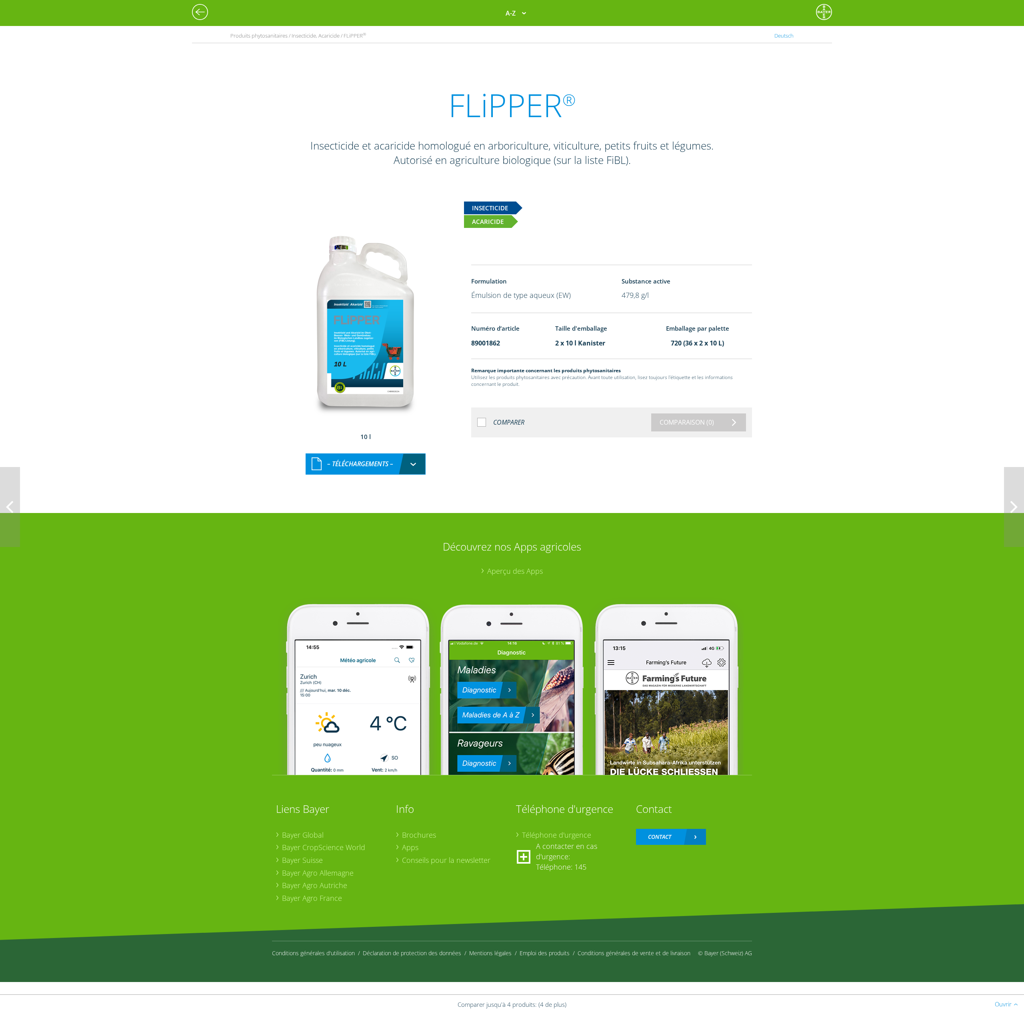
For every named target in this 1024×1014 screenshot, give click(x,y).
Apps (410, 847)
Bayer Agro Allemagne (318, 873)
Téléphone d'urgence (556, 835)
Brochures (419, 835)
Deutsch (784, 35)
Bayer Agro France (312, 898)
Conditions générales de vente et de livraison (634, 953)
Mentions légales (490, 953)
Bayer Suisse (302, 860)
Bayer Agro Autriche (314, 885)
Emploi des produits (545, 953)
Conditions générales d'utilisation (313, 953)
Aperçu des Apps (515, 571)
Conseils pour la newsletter (446, 860)
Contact (659, 836)
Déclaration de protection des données (412, 953)
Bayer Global (303, 835)
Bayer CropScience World (323, 847)
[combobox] (366, 464)
